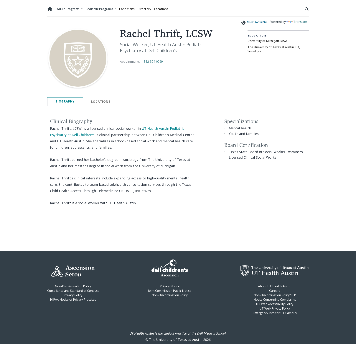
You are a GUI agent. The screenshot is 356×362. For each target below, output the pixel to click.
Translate (300, 22)
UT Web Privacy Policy (274, 308)
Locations (161, 9)
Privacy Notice (169, 286)
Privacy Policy (73, 295)
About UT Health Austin (274, 286)
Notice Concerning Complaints (274, 299)
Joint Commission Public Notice (169, 291)
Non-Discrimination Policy (73, 286)
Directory (144, 9)
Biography (65, 101)
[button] (307, 9)
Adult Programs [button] (68, 9)
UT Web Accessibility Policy (274, 304)
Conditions (127, 9)
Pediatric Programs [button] (99, 9)
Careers (274, 291)
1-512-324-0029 (152, 61)
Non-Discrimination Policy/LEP (274, 295)
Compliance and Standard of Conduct (73, 291)
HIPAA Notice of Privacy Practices (73, 299)
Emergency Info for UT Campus (275, 313)
